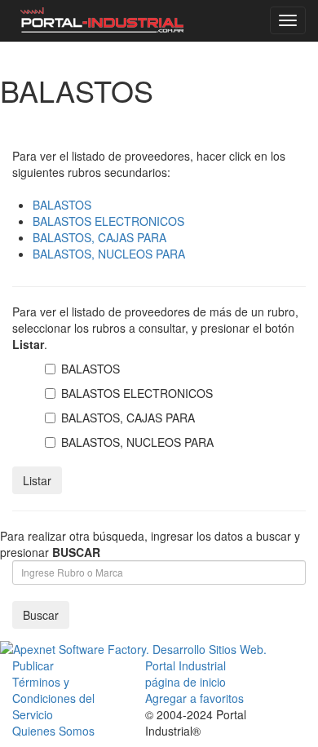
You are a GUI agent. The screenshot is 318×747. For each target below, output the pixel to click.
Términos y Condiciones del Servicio (53, 698)
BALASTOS (62, 205)
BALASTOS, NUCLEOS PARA (109, 253)
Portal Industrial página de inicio (185, 673)
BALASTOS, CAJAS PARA (99, 237)
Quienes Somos (53, 731)
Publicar (33, 665)
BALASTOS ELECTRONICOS (108, 221)
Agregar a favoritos (194, 698)
